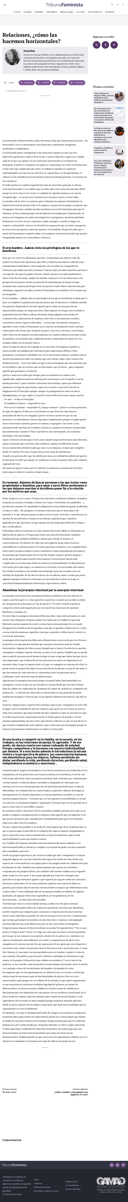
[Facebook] (118, 4)
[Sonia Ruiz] (13, 60)
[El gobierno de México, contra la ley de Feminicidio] (119, 151)
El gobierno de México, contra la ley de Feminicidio (103, 150)
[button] (4, 5)
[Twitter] (112, 4)
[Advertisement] (45, 114)
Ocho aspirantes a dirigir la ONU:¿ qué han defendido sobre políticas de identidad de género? (104, 97)
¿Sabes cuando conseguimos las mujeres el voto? (71, 1093)
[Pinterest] (123, 4)
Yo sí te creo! (9, 1092)
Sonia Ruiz (29, 51)
